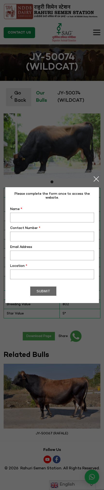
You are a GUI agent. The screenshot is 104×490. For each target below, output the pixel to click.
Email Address (21, 247)
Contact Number (25, 228)
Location (18, 266)
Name (16, 209)
